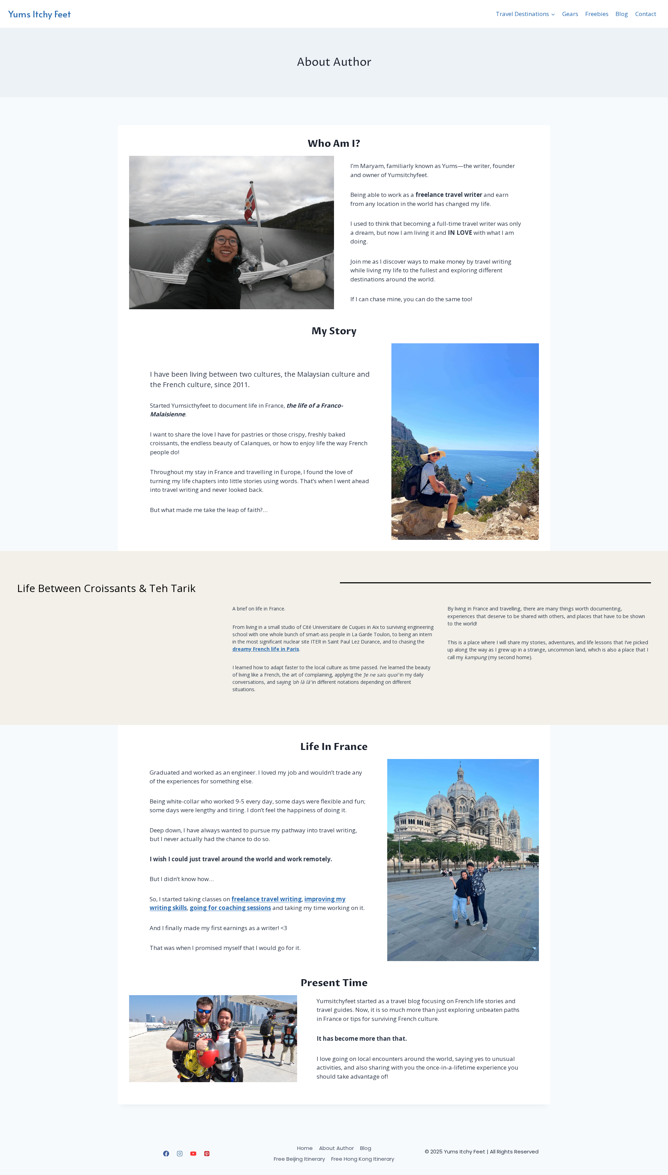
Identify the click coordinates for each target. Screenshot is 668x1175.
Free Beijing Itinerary (299, 1158)
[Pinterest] (207, 1154)
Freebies (597, 14)
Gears (570, 14)
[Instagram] (179, 1154)
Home (305, 1148)
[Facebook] (166, 1154)
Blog (621, 14)
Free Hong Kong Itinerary (362, 1158)
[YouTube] (193, 1154)
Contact (645, 14)
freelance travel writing (266, 899)
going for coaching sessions (230, 908)
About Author (336, 1148)
